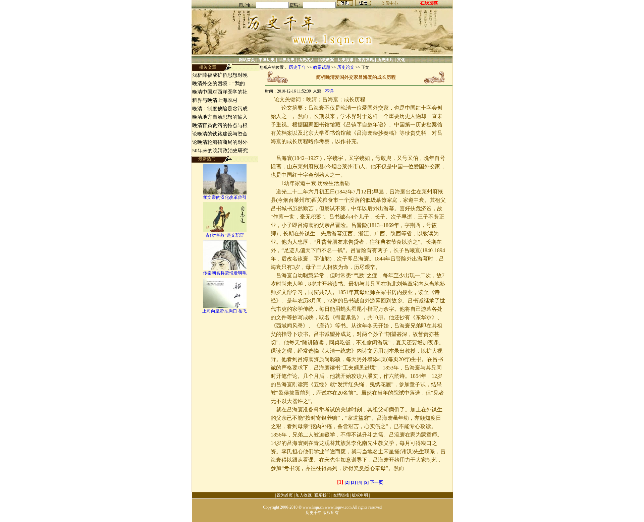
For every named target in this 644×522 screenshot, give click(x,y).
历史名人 (306, 59)
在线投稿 (429, 2)
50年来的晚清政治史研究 (220, 150)
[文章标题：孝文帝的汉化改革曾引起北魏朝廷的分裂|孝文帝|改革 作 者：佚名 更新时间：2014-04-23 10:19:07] (225, 192)
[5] (366, 482)
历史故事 (346, 59)
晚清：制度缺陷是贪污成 (220, 108)
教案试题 (321, 67)
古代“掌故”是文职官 (224, 235)
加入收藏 (304, 495)
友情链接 (341, 495)
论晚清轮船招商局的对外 (220, 142)
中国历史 (267, 59)
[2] (347, 482)
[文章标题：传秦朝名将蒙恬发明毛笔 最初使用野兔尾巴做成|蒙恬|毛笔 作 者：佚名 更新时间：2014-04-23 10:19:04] (225, 268)
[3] (353, 482)
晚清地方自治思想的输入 (220, 117)
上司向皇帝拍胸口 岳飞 (224, 310)
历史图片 (385, 59)
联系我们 (322, 495)
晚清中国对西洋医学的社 (220, 92)
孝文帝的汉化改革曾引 (225, 197)
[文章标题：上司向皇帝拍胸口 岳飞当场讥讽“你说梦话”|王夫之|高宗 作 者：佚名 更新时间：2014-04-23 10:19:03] (225, 306)
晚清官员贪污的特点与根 (220, 125)
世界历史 (286, 59)
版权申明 (360, 495)
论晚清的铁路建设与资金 (220, 133)
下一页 (376, 482)
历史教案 (326, 59)
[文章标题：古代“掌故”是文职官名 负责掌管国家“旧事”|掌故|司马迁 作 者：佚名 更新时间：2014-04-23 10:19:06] (225, 230)
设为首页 (285, 495)
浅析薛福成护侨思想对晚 (220, 75)
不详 (329, 91)
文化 (401, 59)
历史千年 (297, 67)
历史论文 (346, 67)
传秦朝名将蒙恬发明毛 (225, 273)
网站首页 (247, 59)
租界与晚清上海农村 (214, 100)
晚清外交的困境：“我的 (218, 83)
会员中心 (389, 3)
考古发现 (366, 59)
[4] (359, 482)
